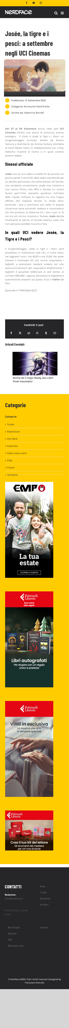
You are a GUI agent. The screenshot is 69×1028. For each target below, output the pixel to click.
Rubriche (12, 445)
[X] (20, 333)
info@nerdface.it (14, 898)
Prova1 (10, 467)
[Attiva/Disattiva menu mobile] (62, 13)
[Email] (55, 333)
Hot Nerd (37, 106)
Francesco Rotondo (34, 982)
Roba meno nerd (16, 453)
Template (12, 474)
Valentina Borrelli (34, 112)
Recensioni (13, 431)
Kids (9, 460)
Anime (27, 106)
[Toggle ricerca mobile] (56, 13)
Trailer (46, 106)
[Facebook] (11, 333)
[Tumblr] (46, 333)
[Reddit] (29, 333)
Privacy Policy (12, 910)
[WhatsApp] (37, 333)
